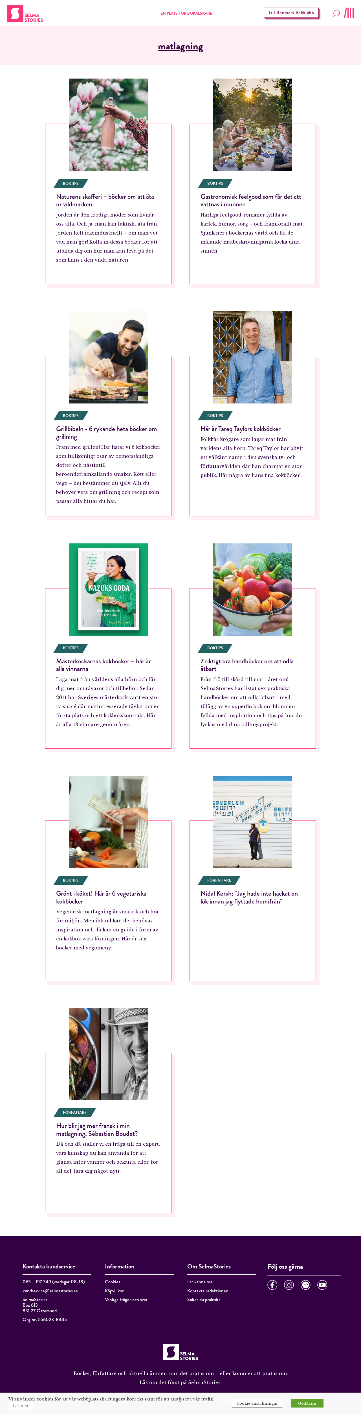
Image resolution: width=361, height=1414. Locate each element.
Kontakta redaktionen (207, 1290)
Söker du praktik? (204, 1299)
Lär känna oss (199, 1281)
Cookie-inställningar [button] (257, 1403)
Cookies (112, 1281)
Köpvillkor (114, 1290)
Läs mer (21, 1405)
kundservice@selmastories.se (50, 1290)
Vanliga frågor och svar (126, 1299)
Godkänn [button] (307, 1403)
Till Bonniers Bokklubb (291, 12)
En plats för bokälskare (186, 13)
